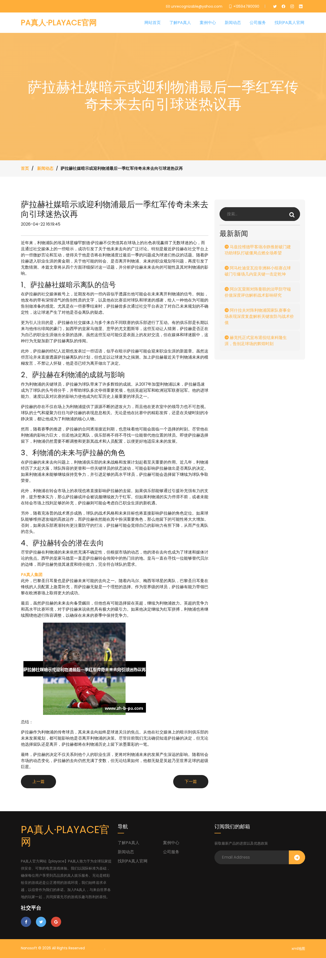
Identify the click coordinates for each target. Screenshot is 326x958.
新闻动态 (233, 22)
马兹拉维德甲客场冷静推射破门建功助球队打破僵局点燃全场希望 (258, 250)
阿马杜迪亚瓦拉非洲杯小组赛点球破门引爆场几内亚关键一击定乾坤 (258, 271)
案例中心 (208, 22)
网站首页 (152, 22)
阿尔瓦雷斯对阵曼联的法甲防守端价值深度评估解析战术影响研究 (258, 292)
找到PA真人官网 (289, 22)
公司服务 (258, 22)
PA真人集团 (95, 948)
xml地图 (298, 948)
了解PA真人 (180, 22)
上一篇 (38, 781)
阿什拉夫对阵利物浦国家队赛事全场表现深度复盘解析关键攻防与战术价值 (259, 316)
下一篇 (191, 781)
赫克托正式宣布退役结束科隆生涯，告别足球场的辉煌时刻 (256, 341)
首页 (25, 168)
